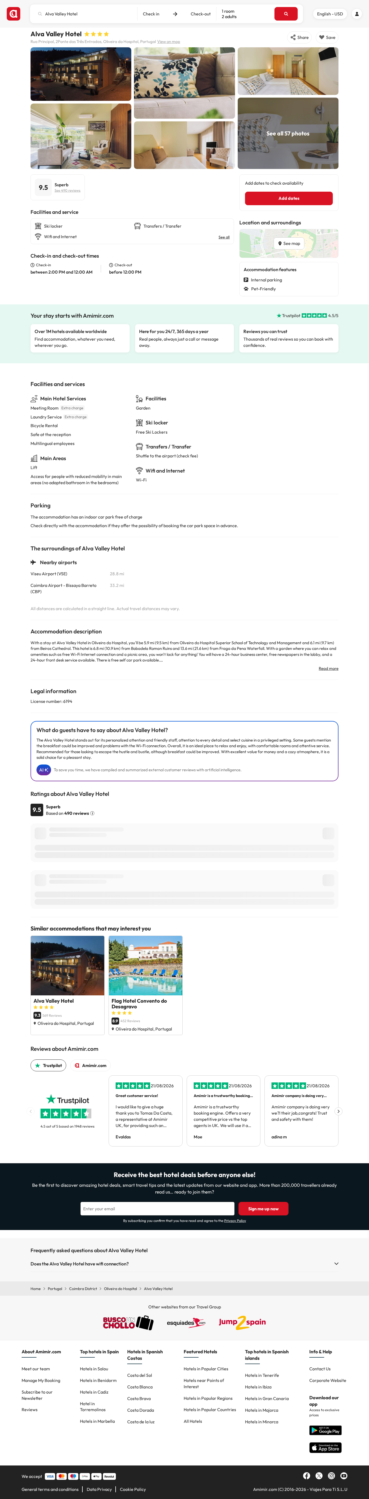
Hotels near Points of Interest (204, 1383)
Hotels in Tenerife (262, 1375)
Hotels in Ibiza (258, 1387)
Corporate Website (327, 1380)
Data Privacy (99, 1489)
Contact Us (320, 1368)
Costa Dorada (140, 1410)
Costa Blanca (140, 1387)
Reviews (30, 1409)
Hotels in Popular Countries (210, 1409)
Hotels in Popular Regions (208, 1398)
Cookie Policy (133, 1489)
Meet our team (36, 1368)
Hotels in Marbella (97, 1421)
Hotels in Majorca (261, 1410)
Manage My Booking (41, 1380)
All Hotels (193, 1421)
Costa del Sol (139, 1375)
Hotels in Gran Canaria (267, 1398)
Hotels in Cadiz (94, 1392)
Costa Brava (139, 1398)
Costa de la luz (141, 1421)
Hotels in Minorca (261, 1421)
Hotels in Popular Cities (206, 1368)
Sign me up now (263, 1208)
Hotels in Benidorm (98, 1380)
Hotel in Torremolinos (93, 1406)
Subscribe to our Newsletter (37, 1395)
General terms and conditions (50, 1489)
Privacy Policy (235, 1220)
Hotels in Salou (94, 1368)
